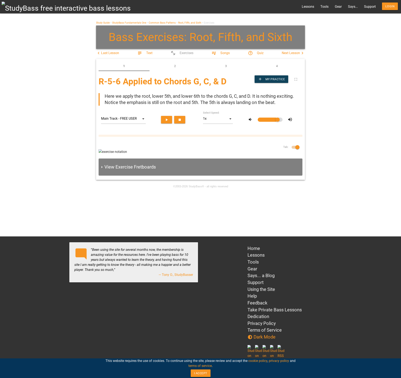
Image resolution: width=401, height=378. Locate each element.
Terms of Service (264, 330)
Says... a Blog (261, 275)
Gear (338, 7)
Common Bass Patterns (162, 22)
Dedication (258, 316)
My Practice (271, 79)
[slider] (270, 120)
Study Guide (103, 22)
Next (293, 53)
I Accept (200, 373)
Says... (353, 7)
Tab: (285, 146)
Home (253, 248)
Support (370, 7)
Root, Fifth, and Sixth (189, 22)
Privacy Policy (261, 323)
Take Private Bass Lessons (274, 309)
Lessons (308, 7)
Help (252, 296)
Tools (324, 7)
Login (390, 6)
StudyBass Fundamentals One (129, 22)
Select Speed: (211, 112)
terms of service (200, 366)
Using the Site (261, 289)
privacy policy (279, 361)
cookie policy (257, 361)
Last (107, 53)
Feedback (257, 303)
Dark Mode (261, 337)
